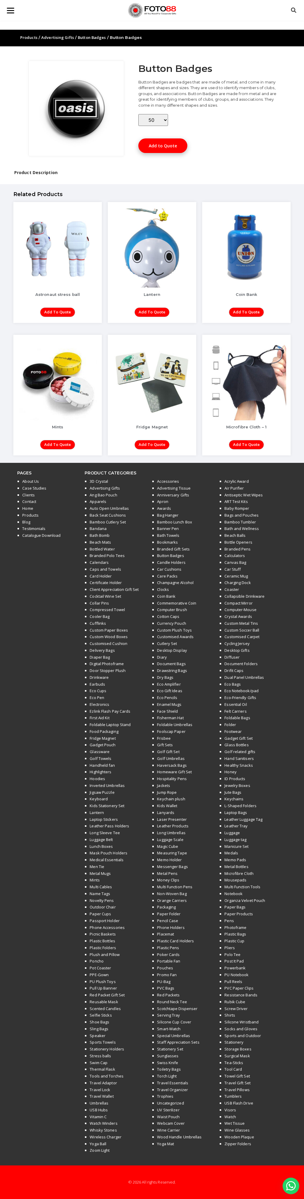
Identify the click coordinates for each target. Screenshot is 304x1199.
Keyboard (99, 799)
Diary (162, 657)
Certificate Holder (106, 582)
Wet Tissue (234, 1123)
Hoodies (97, 778)
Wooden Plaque (239, 1137)
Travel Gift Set (237, 1083)
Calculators (234, 555)
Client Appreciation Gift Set (114, 589)
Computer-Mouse (240, 609)
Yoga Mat (165, 1143)
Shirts (229, 1015)
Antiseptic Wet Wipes (243, 495)
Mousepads (235, 880)
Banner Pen (168, 528)
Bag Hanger (167, 515)
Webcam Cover (171, 1123)
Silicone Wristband (241, 1022)
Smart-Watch (168, 1028)
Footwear (233, 731)
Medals (231, 853)
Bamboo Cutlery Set (108, 522)
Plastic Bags (235, 934)
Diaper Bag (100, 657)
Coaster (231, 589)
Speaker (97, 1035)
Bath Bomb (100, 535)
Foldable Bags (237, 717)
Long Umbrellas (171, 832)
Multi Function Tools (242, 886)
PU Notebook (236, 974)
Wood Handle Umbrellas (179, 1137)
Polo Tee (232, 954)
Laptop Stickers (104, 819)
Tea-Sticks (233, 1062)
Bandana (98, 528)
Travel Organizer (172, 1089)
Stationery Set (170, 1049)
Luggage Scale (170, 839)
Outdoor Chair (102, 907)
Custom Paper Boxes (109, 630)
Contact (29, 501)
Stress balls (100, 1055)
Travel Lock (100, 1089)
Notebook (233, 893)
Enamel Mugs (169, 704)
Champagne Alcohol (175, 582)
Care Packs (167, 576)
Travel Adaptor (103, 1083)
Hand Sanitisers (239, 758)
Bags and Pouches (241, 515)
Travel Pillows (236, 1089)
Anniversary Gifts (173, 495)
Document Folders (241, 663)
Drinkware (99, 677)
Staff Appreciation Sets (178, 1042)
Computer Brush (172, 609)
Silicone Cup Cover (174, 1022)
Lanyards (165, 812)
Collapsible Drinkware (244, 596)
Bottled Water (102, 549)
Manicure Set (236, 846)
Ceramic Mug (236, 576)
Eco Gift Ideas (169, 690)
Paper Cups (100, 913)
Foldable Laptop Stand (110, 724)
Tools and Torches (107, 1076)
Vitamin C (98, 1116)
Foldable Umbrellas (174, 724)
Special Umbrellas (173, 1035)
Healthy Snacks (238, 765)
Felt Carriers (235, 711)
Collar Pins (99, 603)
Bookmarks (167, 542)
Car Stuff (232, 569)
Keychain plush (171, 799)
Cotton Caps (168, 616)
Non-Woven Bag (171, 893)
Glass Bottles (236, 744)
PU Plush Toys (102, 981)
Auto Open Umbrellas (109, 508)
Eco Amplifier (168, 684)
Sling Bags (99, 1028)
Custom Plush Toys (174, 630)
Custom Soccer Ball (241, 630)
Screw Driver (236, 1008)
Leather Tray (236, 826)
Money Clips (168, 880)
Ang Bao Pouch (103, 495)
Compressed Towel (107, 609)
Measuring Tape (172, 853)
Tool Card (233, 1069)
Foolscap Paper (171, 731)
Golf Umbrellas (170, 758)
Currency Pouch (171, 623)
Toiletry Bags (168, 1069)
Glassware (100, 751)
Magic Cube (167, 846)
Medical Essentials (107, 859)
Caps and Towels (105, 569)
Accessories (168, 481)
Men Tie (97, 866)
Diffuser (232, 657)
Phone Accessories (107, 927)
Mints (95, 880)
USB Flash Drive (238, 1103)
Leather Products (173, 826)
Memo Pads (235, 859)
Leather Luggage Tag (243, 819)
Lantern (97, 812)
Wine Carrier (168, 1130)
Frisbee (164, 738)
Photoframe (235, 927)
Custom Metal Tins (241, 623)
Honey (230, 771)
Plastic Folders (103, 947)
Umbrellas (99, 1103)
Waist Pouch (168, 1116)
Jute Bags (232, 792)
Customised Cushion (108, 643)
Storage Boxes (237, 1049)
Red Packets (168, 995)
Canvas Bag (235, 562)
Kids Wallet (167, 805)
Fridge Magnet (102, 738)
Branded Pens (237, 549)
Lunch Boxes (101, 846)
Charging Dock (237, 582)
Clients (28, 495)
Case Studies (34, 488)
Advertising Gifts (57, 37)
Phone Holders (170, 927)
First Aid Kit (99, 717)
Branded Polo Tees (107, 555)
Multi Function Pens (174, 886)
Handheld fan (102, 765)
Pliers (229, 947)
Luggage (232, 832)
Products (28, 37)
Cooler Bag (100, 616)
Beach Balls (235, 535)
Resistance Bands (240, 995)
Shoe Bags (99, 1022)
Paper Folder (168, 913)
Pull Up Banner (103, 988)
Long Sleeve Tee (105, 832)
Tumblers (233, 1096)
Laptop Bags (235, 812)
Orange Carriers (172, 900)
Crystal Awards (238, 616)
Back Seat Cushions (108, 515)
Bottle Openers (238, 542)
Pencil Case (167, 920)
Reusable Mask (104, 1001)
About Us (30, 481)
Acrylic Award (236, 481)
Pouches (165, 968)
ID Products (234, 778)
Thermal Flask (102, 1069)
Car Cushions (169, 569)
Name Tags (100, 893)
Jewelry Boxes (237, 785)
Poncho (97, 961)
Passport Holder (105, 920)
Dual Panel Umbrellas (244, 677)
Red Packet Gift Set (107, 995)
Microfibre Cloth (239, 873)
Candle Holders (171, 562)
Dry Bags (165, 677)
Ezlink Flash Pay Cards (110, 711)
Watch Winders (103, 1123)
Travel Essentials (172, 1083)
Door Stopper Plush (108, 670)
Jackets (163, 785)
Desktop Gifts (236, 650)
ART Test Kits (236, 501)
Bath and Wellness (241, 528)
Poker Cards (168, 954)
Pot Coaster (100, 968)
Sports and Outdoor (242, 1035)
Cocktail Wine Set (105, 596)
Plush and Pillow (105, 954)
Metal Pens (167, 873)
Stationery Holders (107, 1049)
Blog (26, 522)
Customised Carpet (241, 636)
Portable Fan (168, 961)
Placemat (165, 934)
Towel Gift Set (237, 1076)
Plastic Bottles (102, 941)
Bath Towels (168, 535)
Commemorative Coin (176, 603)
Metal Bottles (236, 866)
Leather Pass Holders (109, 826)
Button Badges (92, 37)
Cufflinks (98, 623)
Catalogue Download (41, 535)
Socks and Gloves (240, 1028)
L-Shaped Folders (240, 805)
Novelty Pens (102, 900)
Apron (162, 501)
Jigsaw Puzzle (102, 792)
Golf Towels (100, 758)
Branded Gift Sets (173, 549)
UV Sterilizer (168, 1110)
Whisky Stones (103, 1130)
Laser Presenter (172, 819)
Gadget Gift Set (238, 738)
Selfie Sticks (101, 1015)
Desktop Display (172, 650)
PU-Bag (163, 981)
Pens (229, 920)
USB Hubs (99, 1110)
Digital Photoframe (107, 663)
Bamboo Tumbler (240, 522)
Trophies (165, 1096)
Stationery (233, 1042)
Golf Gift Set (168, 751)
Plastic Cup (234, 941)
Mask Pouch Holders (108, 853)
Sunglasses (167, 1055)
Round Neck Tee (172, 1001)
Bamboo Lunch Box (174, 522)
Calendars (99, 562)
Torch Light (167, 1076)
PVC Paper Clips (239, 988)
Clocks (163, 589)
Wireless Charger (105, 1137)
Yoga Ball (98, 1143)
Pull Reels (233, 981)
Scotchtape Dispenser (177, 1008)
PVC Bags (165, 988)
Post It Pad (234, 961)
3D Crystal (99, 481)
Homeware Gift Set (174, 771)
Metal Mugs (100, 873)
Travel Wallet (101, 1096)
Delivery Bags (102, 650)
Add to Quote (163, 146)
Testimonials (33, 528)
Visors (230, 1110)
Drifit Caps (233, 670)
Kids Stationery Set (107, 805)
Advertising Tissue (174, 488)
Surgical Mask (237, 1055)
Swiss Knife (167, 1062)
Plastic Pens (168, 947)
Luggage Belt (101, 839)
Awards (164, 508)
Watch (230, 1116)
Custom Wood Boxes (109, 636)
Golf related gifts (239, 751)
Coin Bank (166, 596)
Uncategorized (170, 1103)
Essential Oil (235, 704)
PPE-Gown (99, 974)
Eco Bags (232, 684)
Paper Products (238, 913)
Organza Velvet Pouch (244, 900)
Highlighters (100, 771)
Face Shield (167, 711)
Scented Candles (105, 1008)
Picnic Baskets (102, 934)
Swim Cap (98, 1062)
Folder (230, 724)
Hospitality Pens (172, 778)
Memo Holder (169, 859)
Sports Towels (102, 1042)
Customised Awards (175, 636)
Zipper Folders (237, 1143)
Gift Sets (165, 744)
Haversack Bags (171, 765)
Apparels (98, 501)
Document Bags (171, 663)
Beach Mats (100, 542)
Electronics (99, 704)
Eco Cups (98, 690)
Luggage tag (235, 839)
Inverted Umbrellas (107, 785)
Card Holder (101, 576)
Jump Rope (167, 792)
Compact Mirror (238, 603)
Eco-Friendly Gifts (240, 697)
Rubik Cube (234, 1001)
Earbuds (97, 684)
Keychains (233, 799)
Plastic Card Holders (175, 941)
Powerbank (235, 968)
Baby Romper (236, 508)
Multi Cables (101, 886)
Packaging (166, 907)
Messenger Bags (172, 866)
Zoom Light (100, 1150)
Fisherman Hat (170, 717)
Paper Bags (235, 907)
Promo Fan (167, 974)
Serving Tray (168, 1015)
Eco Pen (97, 697)
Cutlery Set (167, 643)
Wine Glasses (237, 1130)
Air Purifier (234, 488)
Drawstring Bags (172, 670)
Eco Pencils (167, 697)
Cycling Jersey (236, 643)
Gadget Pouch (102, 744)
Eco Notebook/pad (241, 690)
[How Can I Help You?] (291, 1186)
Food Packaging (104, 731)
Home (27, 508)
